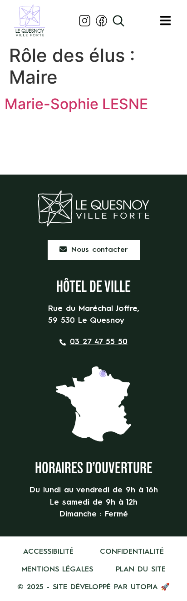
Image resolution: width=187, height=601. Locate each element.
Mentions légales (57, 569)
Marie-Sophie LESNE (76, 104)
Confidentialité (132, 552)
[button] (165, 21)
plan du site (141, 569)
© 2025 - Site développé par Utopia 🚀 (93, 587)
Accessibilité (48, 552)
